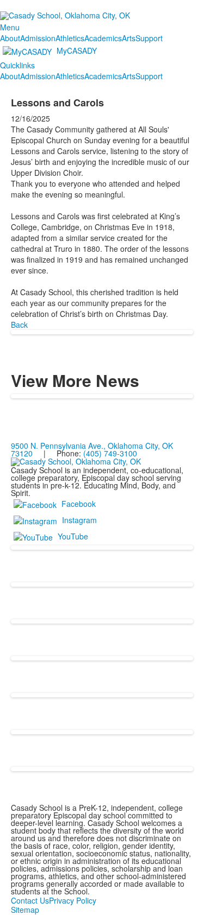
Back (19, 324)
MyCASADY (77, 50)
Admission (37, 38)
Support (149, 38)
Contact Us (30, 900)
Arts (128, 38)
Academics (103, 38)
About (10, 38)
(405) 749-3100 (110, 453)
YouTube (73, 536)
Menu (10, 27)
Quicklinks (17, 65)
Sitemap (25, 909)
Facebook (78, 503)
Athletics (69, 38)
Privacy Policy (72, 900)
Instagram (79, 519)
